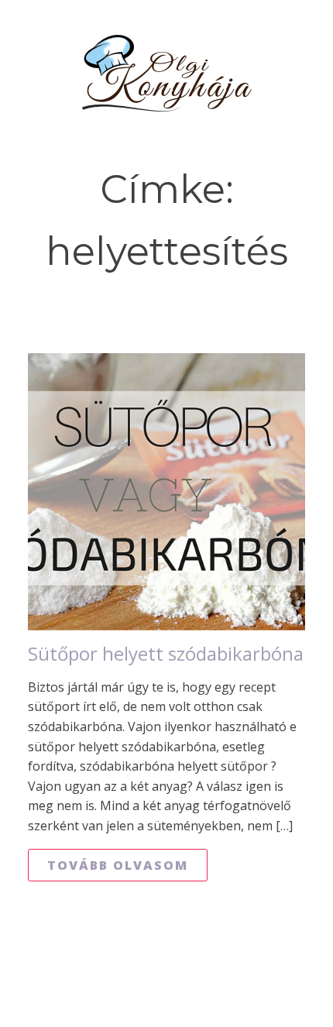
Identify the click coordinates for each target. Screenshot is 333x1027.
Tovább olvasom (117, 865)
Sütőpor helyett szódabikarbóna (166, 654)
